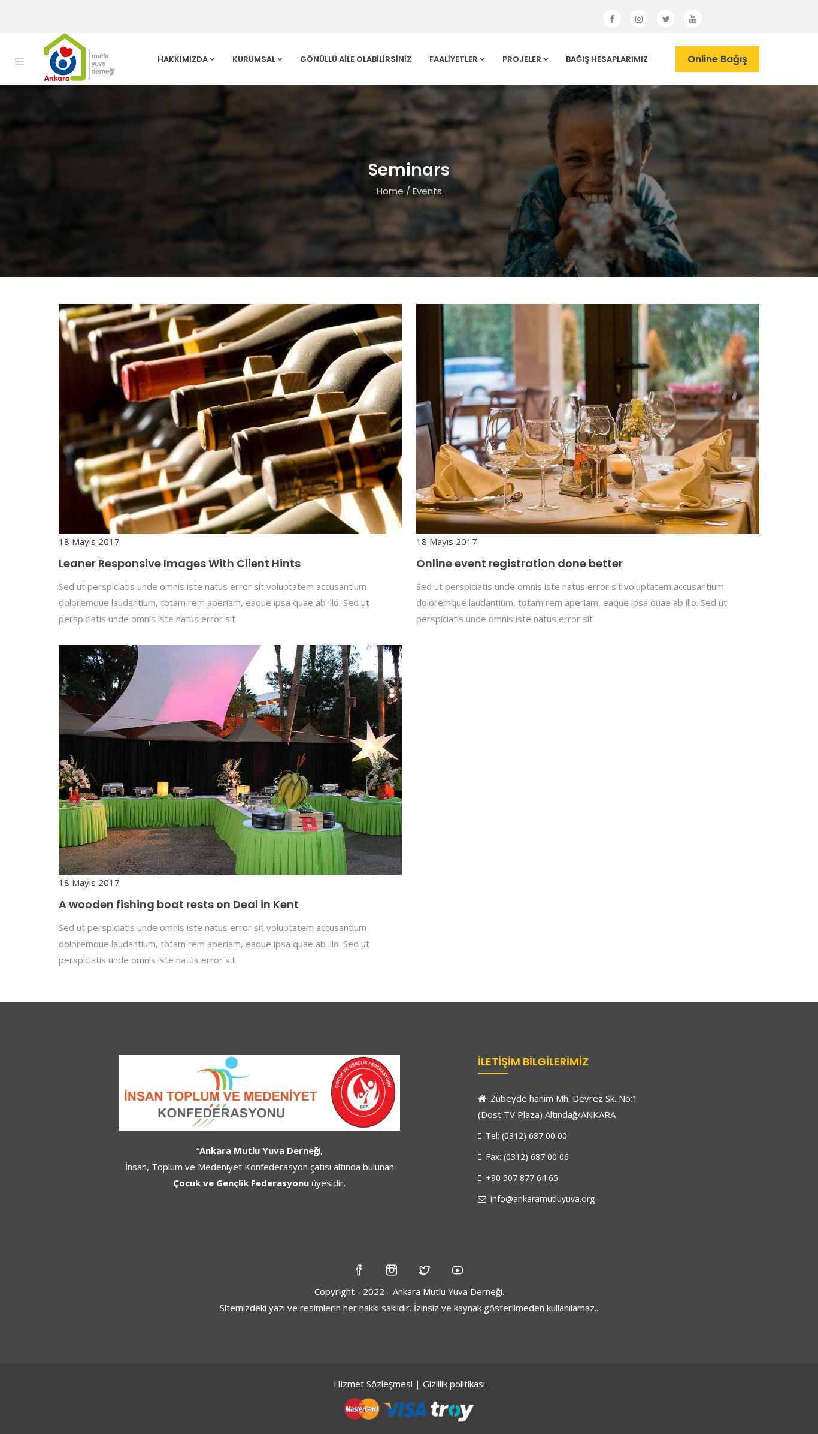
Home (390, 191)
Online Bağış (717, 59)
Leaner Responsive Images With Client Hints (180, 563)
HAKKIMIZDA (182, 59)
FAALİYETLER (453, 59)
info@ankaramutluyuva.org (541, 1198)
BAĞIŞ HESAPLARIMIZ (607, 59)
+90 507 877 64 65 (520, 1177)
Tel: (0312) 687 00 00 (525, 1135)
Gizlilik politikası (454, 1384)
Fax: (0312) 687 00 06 (526, 1156)
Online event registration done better (519, 563)
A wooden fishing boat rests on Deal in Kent (179, 904)
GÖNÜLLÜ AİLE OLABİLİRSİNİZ (355, 59)
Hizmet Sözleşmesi (373, 1384)
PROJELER (521, 59)
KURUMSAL (253, 59)
